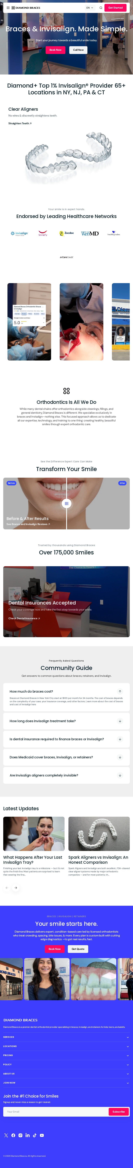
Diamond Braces (19, 1156)
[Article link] (34, 848)
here (33, 704)
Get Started (115, 7)
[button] (8, 7)
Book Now (55, 50)
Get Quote (78, 949)
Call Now (78, 50)
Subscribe (119, 1111)
